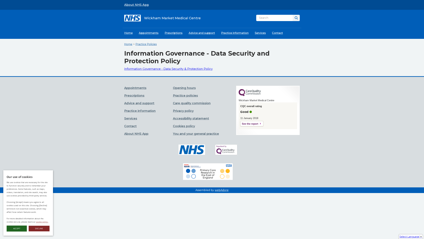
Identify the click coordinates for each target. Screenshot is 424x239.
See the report (250, 123)
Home (128, 33)
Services (260, 33)
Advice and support (202, 33)
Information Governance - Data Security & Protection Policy (168, 69)
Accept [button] (16, 228)
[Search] (296, 18)
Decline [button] (39, 228)
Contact (277, 33)
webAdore (222, 190)
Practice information (235, 33)
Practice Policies (146, 44)
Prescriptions (174, 33)
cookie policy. (42, 222)
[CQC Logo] (250, 95)
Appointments (149, 33)
